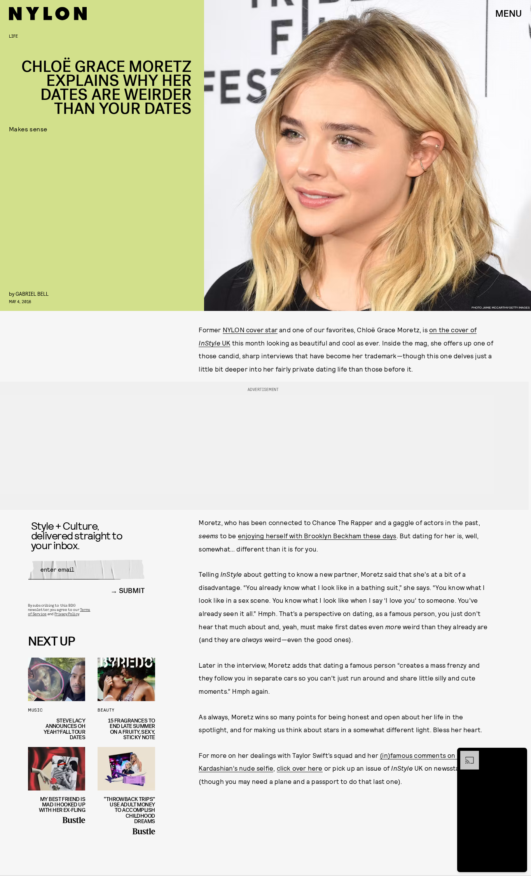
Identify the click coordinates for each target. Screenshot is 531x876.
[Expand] (465, 754)
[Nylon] (48, 13)
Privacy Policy (66, 613)
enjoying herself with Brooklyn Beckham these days (317, 535)
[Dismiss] (518, 754)
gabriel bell (32, 293)
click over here (300, 768)
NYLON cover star (250, 329)
